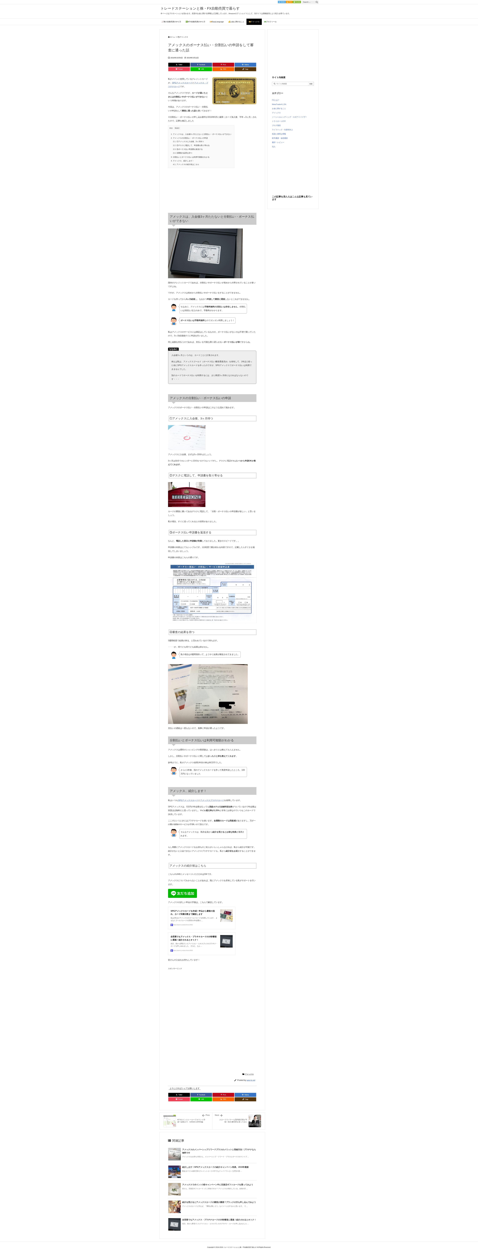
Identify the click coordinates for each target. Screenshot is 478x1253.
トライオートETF (279, 121)
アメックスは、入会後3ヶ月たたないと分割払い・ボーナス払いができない (201, 134)
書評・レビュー (278, 142)
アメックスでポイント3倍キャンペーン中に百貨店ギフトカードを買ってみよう (217, 1185)
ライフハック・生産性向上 (282, 130)
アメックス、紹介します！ (182, 161)
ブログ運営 (276, 125)
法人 (273, 147)
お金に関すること (279, 109)
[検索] (317, 2)
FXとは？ (275, 100)
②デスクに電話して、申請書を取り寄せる (191, 145)
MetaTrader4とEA (279, 104)
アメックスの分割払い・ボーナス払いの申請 (189, 138)
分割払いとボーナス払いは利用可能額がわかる (190, 157)
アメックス (184, 37)
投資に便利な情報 (279, 134)
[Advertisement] (191, 187)
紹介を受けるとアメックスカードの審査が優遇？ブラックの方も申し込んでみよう (219, 1202)
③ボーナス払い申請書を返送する (188, 149)
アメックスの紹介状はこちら (186, 164)
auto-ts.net (251, 1080)
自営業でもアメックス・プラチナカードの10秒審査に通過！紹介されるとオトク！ (219, 1220)
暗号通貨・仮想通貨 (280, 138)
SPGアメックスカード (182, 83)
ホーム (172, 37)
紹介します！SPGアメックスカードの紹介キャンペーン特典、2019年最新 (215, 1167)
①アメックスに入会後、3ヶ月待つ (188, 141)
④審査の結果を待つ (182, 153)
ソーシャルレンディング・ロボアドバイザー (289, 117)
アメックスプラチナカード (212, 800)
